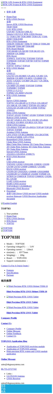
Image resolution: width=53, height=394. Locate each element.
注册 (13, 12)
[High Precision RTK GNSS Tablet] (22, 297)
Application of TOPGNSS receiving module (26, 346)
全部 (9, 22)
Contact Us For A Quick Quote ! (15, 266)
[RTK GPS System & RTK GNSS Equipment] (26, 3)
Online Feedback (14, 333)
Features (10, 270)
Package (10, 275)
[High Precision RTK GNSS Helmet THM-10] (27, 286)
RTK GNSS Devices (16, 218)
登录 (9, 12)
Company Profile (9, 318)
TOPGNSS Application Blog (14, 341)
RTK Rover (12, 221)
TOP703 (10, 223)
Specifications (12, 273)
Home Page (12, 17)
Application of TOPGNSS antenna (22, 349)
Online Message (13, 331)
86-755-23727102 (9, 369)
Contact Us (6, 323)
